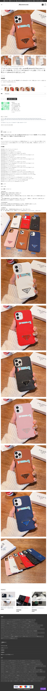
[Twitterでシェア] (6, 125)
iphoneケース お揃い (16, 122)
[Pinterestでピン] (10, 125)
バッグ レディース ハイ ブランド (38, 632)
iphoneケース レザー (23, 122)
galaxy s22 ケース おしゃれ (30, 619)
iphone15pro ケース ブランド (36, 662)
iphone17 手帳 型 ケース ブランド (29, 664)
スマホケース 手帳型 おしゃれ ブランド (18, 675)
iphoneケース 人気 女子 (25, 627)
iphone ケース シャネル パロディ (40, 666)
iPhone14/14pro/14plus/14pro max (6, 119)
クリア (45, 86)
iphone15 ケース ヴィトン (26, 662)
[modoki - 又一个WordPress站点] (23, 4)
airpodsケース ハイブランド (26, 660)
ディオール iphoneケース (5, 677)
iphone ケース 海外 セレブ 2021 (29, 671)
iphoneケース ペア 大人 (28, 669)
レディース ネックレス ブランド (31, 634)
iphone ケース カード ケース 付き (37, 625)
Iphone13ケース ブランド (5, 662)
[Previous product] (4, 76)
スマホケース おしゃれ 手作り (6, 675)
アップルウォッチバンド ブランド (19, 673)
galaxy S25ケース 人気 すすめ (6, 621)
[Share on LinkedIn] (12, 125)
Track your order (4, 645)
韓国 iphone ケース (14, 638)
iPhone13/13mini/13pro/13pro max (35, 118)
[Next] (44, 32)
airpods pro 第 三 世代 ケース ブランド (19, 619)
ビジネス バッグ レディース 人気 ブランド (8, 634)
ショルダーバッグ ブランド (15, 630)
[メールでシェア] (8, 125)
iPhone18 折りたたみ (39, 664)
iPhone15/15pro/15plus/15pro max (18, 119)
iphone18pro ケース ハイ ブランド (31, 623)
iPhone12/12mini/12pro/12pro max (17, 66)
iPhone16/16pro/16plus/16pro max (30, 119)
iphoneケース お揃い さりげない (6, 666)
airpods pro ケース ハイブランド (6, 619)
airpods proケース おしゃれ (16, 660)
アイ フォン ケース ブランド (35, 627)
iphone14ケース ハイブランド (16, 662)
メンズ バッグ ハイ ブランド (20, 634)
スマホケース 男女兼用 (33, 630)
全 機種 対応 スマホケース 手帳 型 (19, 636)
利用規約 (2, 650)
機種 (1, 93)
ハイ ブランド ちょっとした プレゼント (28, 677)
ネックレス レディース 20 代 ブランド (26, 632)
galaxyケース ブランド (36, 660)
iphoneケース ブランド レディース (7, 627)
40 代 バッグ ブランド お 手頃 (6, 660)
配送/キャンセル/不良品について (7, 654)
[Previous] (3, 32)
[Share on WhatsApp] (2, 125)
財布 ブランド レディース (5, 638)
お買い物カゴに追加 (12, 98)
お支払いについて (4, 647)
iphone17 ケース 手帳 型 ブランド (6, 623)
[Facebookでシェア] (4, 125)
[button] (1, 4)
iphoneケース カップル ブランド (18, 666)
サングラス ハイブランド (5, 630)
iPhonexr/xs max (43, 119)
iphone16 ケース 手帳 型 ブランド (28, 621)
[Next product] (2, 76)
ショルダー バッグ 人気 (24, 630)
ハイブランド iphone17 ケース (16, 677)
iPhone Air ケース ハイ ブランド (6, 625)
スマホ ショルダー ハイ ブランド (31, 675)
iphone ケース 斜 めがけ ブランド (17, 671)
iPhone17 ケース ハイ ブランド (17, 664)
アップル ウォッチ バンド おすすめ (7, 673)
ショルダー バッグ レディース (31, 673)
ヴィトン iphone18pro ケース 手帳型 (7, 636)
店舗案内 (2, 652)
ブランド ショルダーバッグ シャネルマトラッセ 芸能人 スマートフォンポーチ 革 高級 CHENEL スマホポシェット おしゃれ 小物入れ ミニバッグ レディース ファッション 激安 (22, 607)
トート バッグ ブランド (15, 632)
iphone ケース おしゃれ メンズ (8, 122)
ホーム (2, 66)
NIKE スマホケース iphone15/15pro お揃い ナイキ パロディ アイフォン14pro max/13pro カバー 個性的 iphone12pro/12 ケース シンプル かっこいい (7, 607)
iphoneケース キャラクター (29, 666)
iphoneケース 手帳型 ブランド (6, 671)
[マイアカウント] (43, 5)
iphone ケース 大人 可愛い (37, 669)
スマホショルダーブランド (5, 632)
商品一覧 (6, 118)
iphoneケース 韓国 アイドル (40, 671)
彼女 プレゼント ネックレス (30, 636)
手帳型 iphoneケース (40, 636)
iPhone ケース (6, 66)
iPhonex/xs (38, 119)
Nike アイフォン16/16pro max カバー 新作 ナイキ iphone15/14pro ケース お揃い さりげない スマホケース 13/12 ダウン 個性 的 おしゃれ (38, 607)
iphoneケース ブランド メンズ (6, 669)
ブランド (2, 120)
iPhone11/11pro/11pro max (12, 118)
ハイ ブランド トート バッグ (40, 677)
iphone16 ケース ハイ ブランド (17, 621)
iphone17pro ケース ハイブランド (18, 623)
